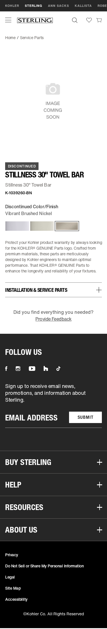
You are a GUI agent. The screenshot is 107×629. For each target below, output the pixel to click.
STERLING (33, 5)
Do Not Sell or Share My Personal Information (44, 566)
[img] (35, 20)
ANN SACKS (58, 5)
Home (10, 38)
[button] (8, 20)
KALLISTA (83, 5)
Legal (10, 577)
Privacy (11, 555)
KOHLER (12, 5)
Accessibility (16, 599)
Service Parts (32, 38)
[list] (53, 405)
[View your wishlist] (89, 20)
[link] (99, 20)
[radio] (16, 226)
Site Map (13, 588)
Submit (85, 417)
